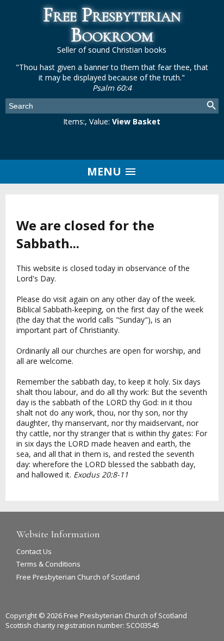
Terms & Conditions (48, 564)
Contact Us (34, 551)
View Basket (136, 121)
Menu (105, 171)
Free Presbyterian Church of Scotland (78, 577)
